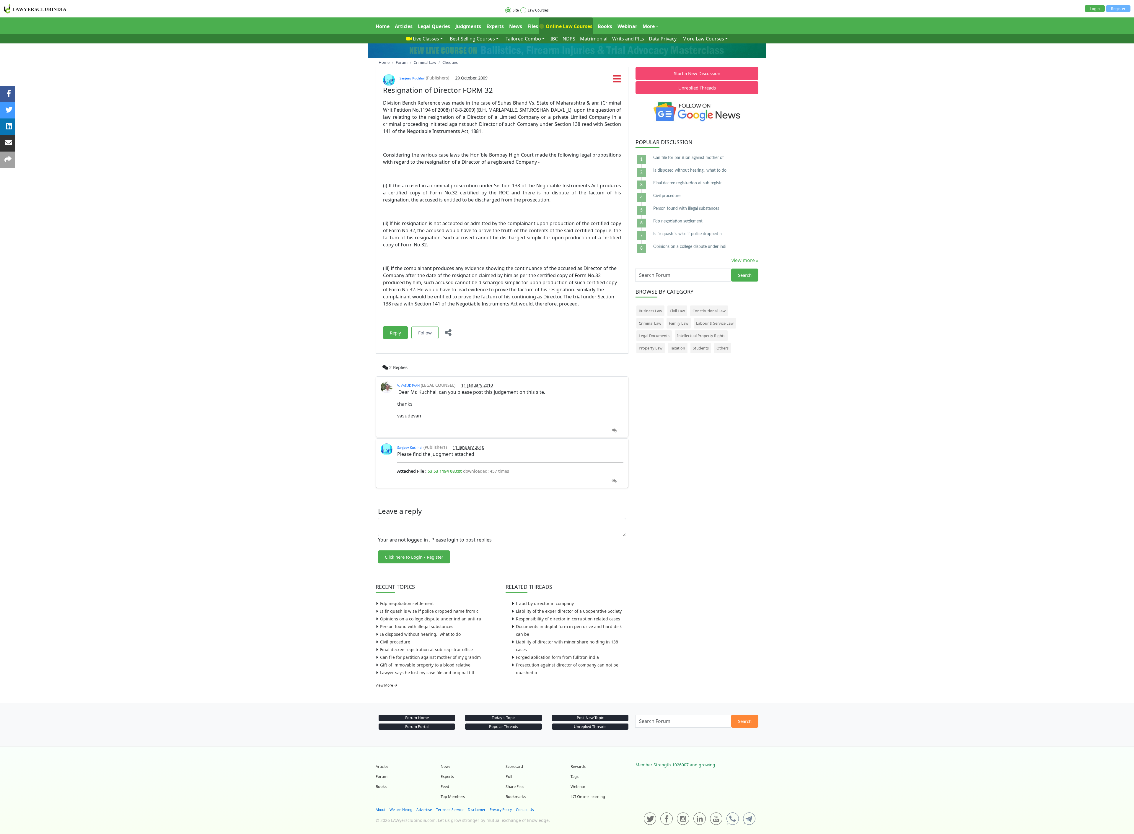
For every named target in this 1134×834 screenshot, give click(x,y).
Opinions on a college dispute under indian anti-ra (430, 619)
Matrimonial (593, 38)
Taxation (677, 348)
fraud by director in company (545, 603)
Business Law (650, 310)
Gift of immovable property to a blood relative (425, 665)
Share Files (515, 786)
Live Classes (426, 38)
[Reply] (614, 430)
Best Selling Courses (472, 38)
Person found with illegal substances (416, 626)
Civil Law (677, 310)
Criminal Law (650, 323)
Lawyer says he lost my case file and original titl (427, 672)
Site (516, 10)
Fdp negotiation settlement (407, 603)
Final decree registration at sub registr (687, 183)
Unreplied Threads (697, 88)
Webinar (627, 26)
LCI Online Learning (588, 796)
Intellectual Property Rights (701, 335)
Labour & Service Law (715, 323)
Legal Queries (434, 26)
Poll (509, 776)
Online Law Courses (568, 26)
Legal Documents (654, 335)
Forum (381, 776)
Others (722, 348)
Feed (445, 786)
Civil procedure (395, 642)
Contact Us (525, 809)
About (380, 809)
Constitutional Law (709, 310)
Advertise (424, 809)
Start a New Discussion (697, 73)
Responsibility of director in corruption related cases (568, 619)
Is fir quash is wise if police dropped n (687, 234)
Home (383, 26)
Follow (425, 333)
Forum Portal (416, 726)
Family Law (678, 323)
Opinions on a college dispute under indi (689, 247)
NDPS (569, 38)
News (515, 26)
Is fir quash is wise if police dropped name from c (429, 611)
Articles (404, 26)
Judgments (468, 26)
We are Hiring (401, 809)
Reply (395, 333)
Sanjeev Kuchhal (412, 78)
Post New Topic (590, 717)
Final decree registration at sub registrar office (426, 649)
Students (701, 348)
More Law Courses (703, 38)
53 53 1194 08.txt (445, 471)
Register (1118, 8)
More (649, 26)
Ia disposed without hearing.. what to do (420, 634)
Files (532, 26)
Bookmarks (516, 796)
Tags (575, 776)
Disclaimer (476, 809)
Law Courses (538, 10)
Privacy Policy (501, 809)
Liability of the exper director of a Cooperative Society (569, 611)
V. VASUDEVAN (408, 385)
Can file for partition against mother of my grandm (430, 657)
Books (605, 26)
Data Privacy (663, 38)
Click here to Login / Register (414, 557)
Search (745, 275)
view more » (744, 260)
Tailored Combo (523, 38)
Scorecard (514, 766)
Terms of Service (450, 809)
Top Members (453, 796)
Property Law (650, 348)
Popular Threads (503, 726)
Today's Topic (503, 717)
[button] (617, 80)
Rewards (578, 766)
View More (385, 685)
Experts (495, 26)
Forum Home (417, 717)
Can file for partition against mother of (688, 158)
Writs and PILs (628, 38)
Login (1095, 8)
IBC (554, 38)
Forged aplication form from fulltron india (557, 657)
